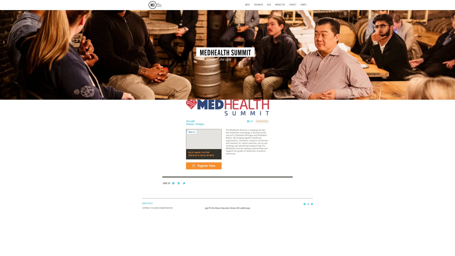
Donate (303, 5)
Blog (269, 5)
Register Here (205, 166)
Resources (258, 5)
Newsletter (280, 5)
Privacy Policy (147, 204)
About (247, 5)
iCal (251, 122)
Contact (292, 5)
